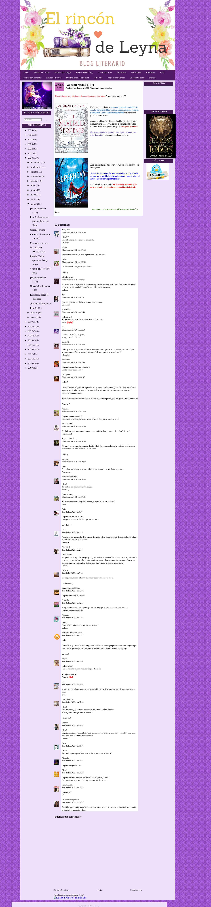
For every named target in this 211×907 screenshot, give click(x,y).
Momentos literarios (39, 243)
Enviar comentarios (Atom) (74, 895)
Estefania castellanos (69, 477)
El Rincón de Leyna (94, 906)
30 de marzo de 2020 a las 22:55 (74, 262)
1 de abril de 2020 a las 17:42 (72, 702)
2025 (30, 135)
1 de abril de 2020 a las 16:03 (72, 685)
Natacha (65, 570)
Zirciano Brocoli (68, 438)
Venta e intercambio (116, 78)
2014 (30, 345)
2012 (30, 354)
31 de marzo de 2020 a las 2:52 (73, 345)
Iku (63, 682)
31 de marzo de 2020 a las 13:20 (74, 412)
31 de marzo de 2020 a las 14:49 (74, 441)
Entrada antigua (136, 890)
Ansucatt (65, 409)
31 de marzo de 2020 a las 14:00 (74, 426)
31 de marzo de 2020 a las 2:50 (73, 330)
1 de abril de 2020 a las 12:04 (72, 591)
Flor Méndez (66, 547)
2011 (30, 358)
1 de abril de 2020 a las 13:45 (72, 635)
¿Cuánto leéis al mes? (40, 303)
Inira (63, 327)
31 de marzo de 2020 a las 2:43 (73, 312)
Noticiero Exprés (53, 78)
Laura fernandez (68, 494)
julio (33, 185)
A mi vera (98, 78)
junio (33, 190)
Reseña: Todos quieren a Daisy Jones (39, 260)
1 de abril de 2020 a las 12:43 (72, 603)
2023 (30, 144)
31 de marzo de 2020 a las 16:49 (74, 462)
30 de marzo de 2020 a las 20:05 (74, 232)
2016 (30, 335)
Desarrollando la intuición (77, 78)
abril (33, 199)
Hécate (64, 743)
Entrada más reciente (61, 890)
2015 (30, 340)
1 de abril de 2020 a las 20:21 (72, 761)
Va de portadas (106, 88)
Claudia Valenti (67, 277)
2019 (30, 322)
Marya (64, 247)
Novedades (121, 72)
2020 (30, 158)
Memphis (65, 615)
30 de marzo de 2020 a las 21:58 (74, 250)
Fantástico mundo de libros (72, 633)
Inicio (26, 72)
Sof (63, 295)
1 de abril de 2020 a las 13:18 (72, 618)
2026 (30, 130)
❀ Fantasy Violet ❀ (69, 674)
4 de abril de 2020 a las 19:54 (72, 802)
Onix (64, 509)
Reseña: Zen (36, 308)
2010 (30, 363)
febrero (34, 312)
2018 (30, 326)
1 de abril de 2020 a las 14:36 (72, 661)
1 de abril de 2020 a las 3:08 (72, 573)
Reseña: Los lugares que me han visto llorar (39, 221)
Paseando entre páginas (70, 800)
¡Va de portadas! (104, 72)
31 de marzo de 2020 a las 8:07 (73, 377)
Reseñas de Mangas (63, 72)
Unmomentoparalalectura (71, 588)
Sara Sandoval (67, 424)
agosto (34, 181)
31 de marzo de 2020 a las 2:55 (73, 362)
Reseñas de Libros (42, 72)
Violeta (64, 659)
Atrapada (65, 758)
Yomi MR (65, 342)
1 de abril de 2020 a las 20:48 (72, 773)
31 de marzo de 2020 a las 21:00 (74, 497)
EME (162, 72)
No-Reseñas (136, 72)
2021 (30, 153)
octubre (34, 172)
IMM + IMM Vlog (84, 72)
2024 (30, 139)
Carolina (65, 459)
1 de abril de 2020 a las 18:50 (72, 746)
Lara (63, 529)
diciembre (36, 162)
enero (34, 317)
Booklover (66, 360)
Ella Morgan (66, 309)
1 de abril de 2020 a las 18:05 (72, 725)
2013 (30, 349)
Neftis (64, 259)
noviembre (36, 167)
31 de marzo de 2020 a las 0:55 (73, 280)
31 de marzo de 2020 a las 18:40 (74, 479)
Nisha (64, 770)
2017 (30, 331)
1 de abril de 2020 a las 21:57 (72, 788)
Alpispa (65, 723)
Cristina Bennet (67, 699)
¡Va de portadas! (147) (79, 84)
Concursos (150, 72)
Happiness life (67, 785)
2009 (30, 368)
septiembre (36, 176)
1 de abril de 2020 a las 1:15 (72, 532)
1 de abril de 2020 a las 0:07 (72, 512)
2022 (30, 148)
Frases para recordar (32, 78)
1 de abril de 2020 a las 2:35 (72, 550)
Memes (152, 78)
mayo (34, 194)
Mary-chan (66, 230)
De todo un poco (137, 78)
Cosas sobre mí (37, 230)
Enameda (65, 600)
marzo (34, 204)
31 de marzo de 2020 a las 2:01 (73, 297)
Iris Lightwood (67, 374)
